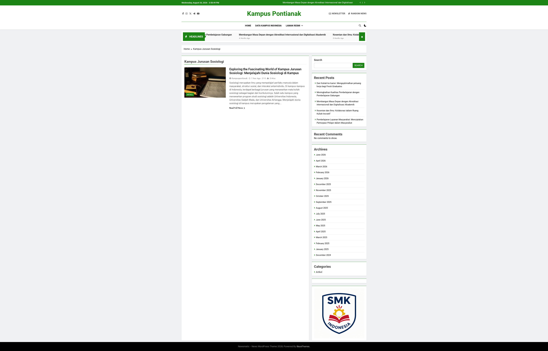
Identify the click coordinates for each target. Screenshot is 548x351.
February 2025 (322, 243)
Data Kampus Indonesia (268, 25)
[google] (194, 13)
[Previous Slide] (360, 2)
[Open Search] (360, 25)
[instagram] (186, 13)
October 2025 (322, 196)
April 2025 (321, 231)
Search (318, 59)
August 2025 (322, 208)
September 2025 (323, 202)
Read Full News (236, 107)
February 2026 (322, 172)
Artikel (190, 94)
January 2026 (322, 178)
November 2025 (323, 190)
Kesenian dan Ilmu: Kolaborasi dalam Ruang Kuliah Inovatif (341, 34)
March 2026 (321, 166)
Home (248, 25)
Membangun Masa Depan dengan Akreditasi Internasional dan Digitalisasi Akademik (318, 3)
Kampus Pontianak (274, 13)
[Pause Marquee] (362, 36)
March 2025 (321, 237)
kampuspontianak (239, 78)
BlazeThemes (303, 346)
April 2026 (321, 160)
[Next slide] (364, 2)
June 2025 (321, 219)
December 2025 (323, 184)
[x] (190, 13)
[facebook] (183, 13)
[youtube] (198, 13)
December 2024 (323, 255)
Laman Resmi (293, 25)
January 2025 (322, 249)
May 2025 (320, 225)
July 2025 (320, 213)
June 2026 (321, 154)
